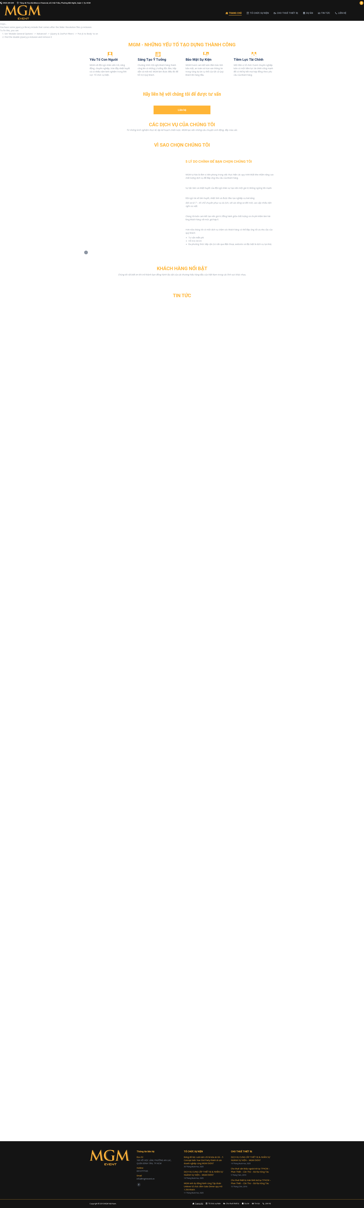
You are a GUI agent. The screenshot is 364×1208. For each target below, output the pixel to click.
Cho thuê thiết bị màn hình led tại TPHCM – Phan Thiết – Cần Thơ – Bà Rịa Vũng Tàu (251, 1182)
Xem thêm (94, 505)
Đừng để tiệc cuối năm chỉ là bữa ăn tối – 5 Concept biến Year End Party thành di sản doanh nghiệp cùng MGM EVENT (165, 909)
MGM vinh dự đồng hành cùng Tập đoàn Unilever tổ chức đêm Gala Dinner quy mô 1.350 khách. (203, 1186)
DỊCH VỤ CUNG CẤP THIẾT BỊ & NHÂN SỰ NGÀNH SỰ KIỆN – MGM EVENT (203, 1173)
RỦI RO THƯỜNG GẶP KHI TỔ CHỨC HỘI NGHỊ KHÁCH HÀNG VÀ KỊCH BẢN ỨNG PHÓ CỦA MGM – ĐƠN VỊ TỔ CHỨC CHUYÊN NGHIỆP (175, 701)
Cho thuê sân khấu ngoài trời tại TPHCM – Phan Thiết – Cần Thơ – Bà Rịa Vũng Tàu (250, 1170)
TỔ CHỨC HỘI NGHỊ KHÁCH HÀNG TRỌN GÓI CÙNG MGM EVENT (131, 493)
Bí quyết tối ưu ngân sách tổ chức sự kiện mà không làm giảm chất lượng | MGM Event (145, 1117)
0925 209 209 (8, 3)
